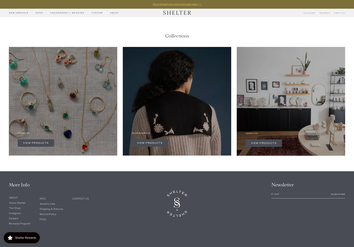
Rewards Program (19, 223)
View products (36, 142)
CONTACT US (80, 198)
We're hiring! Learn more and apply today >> (177, 4)
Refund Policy (48, 214)
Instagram (15, 213)
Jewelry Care (47, 203)
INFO (43, 198)
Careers (13, 218)
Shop (39, 12)
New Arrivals (18, 12)
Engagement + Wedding (67, 12)
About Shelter (17, 203)
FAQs (43, 219)
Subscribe (338, 194)
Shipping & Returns (51, 209)
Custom (97, 12)
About (114, 12)
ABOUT (13, 197)
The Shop (14, 208)
